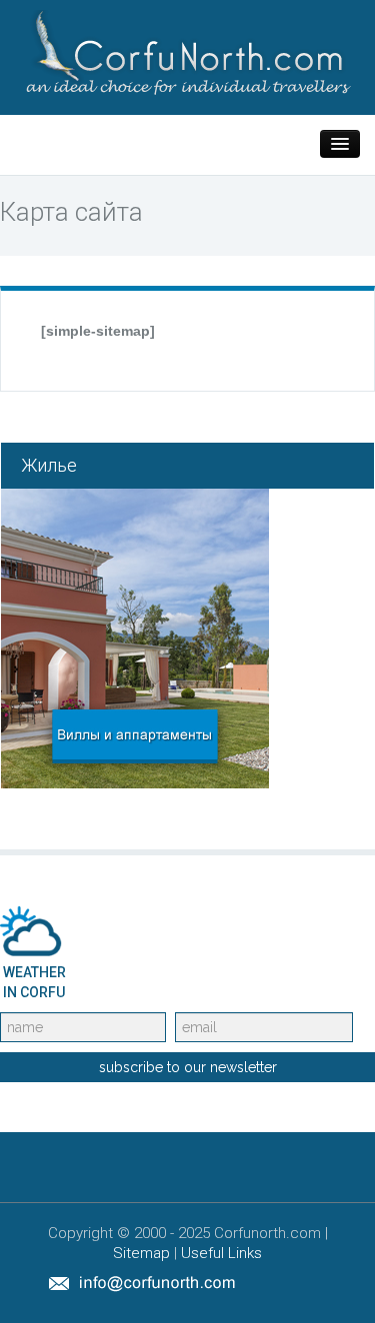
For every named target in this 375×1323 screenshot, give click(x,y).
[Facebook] (275, 1283)
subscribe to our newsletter (188, 1067)
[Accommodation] (135, 638)
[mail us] (142, 1283)
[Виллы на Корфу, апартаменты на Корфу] (187, 51)
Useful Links (221, 1253)
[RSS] (321, 1283)
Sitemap (141, 1253)
